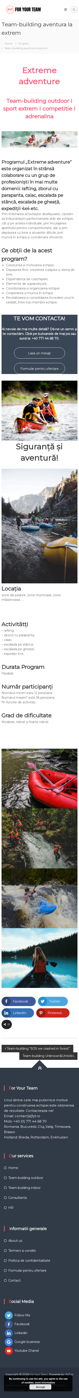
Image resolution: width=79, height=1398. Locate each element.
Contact (14, 1280)
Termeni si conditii (22, 1251)
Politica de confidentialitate (29, 1261)
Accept (40, 1387)
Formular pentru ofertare (39, 369)
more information (45, 1382)
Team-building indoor (24, 1188)
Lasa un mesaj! (39, 353)
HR (10, 1208)
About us (15, 1241)
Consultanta (17, 1198)
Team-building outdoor (25, 1178)
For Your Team (39, 1374)
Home (13, 1168)
